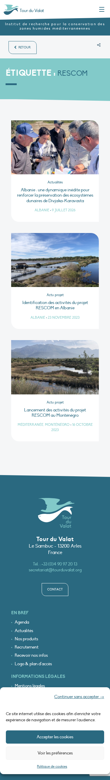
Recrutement (26, 647)
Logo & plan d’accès (33, 663)
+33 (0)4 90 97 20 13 (59, 564)
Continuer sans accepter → (79, 696)
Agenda (22, 622)
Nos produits (26, 639)
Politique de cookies (52, 766)
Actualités (24, 630)
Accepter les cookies (55, 737)
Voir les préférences (55, 753)
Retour (24, 47)
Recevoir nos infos (31, 655)
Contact (55, 589)
